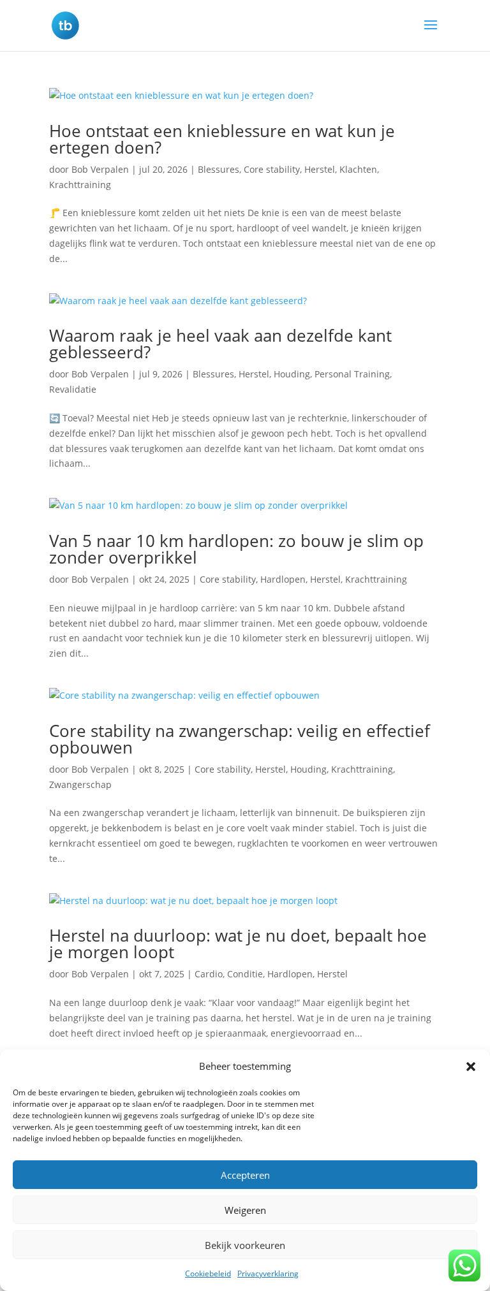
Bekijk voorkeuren (245, 1245)
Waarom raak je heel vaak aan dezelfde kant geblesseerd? (220, 343)
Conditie (245, 974)
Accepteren (245, 1175)
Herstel (319, 169)
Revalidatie (72, 389)
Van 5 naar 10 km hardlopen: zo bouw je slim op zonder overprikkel (236, 549)
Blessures (218, 169)
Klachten (358, 169)
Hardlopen (283, 579)
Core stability (272, 169)
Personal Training (352, 374)
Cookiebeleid (208, 1273)
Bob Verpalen (100, 169)
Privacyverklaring (268, 1273)
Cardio (209, 974)
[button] (470, 1066)
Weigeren (245, 1210)
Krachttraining (80, 185)
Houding (292, 374)
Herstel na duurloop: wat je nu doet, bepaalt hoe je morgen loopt (238, 943)
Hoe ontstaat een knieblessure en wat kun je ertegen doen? (222, 139)
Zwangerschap (80, 784)
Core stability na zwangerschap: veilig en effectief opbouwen (239, 739)
